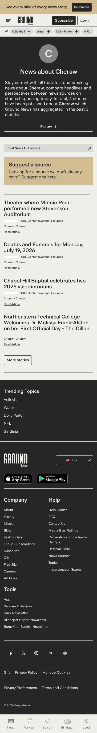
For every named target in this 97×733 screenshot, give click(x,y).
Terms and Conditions (60, 688)
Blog (7, 530)
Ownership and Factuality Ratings (67, 539)
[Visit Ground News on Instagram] (36, 653)
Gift (6, 558)
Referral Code (59, 549)
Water (40, 31)
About (8, 510)
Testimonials (13, 537)
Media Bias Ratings (63, 530)
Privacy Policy (26, 672)
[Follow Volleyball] (29, 31)
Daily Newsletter (16, 613)
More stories (18, 360)
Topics (53, 562)
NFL (87, 31)
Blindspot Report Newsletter (25, 620)
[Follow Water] (48, 31)
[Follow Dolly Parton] (76, 31)
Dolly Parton (64, 31)
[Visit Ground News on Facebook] (11, 653)
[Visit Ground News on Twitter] (24, 653)
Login (85, 20)
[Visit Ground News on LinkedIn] (50, 653)
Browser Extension (18, 606)
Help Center (57, 510)
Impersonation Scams (64, 569)
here (51, 176)
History (9, 517)
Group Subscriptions (19, 544)
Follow (46, 126)
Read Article (12, 232)
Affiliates (10, 578)
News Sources (59, 556)
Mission (9, 523)
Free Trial (10, 564)
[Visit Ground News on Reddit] (65, 653)
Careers (10, 571)
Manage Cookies (56, 672)
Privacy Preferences (20, 688)
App (7, 599)
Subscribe (64, 20)
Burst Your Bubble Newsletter (26, 626)
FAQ (51, 517)
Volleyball (18, 31)
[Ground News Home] (25, 20)
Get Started (81, 7)
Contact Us (56, 523)
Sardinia (11, 431)
